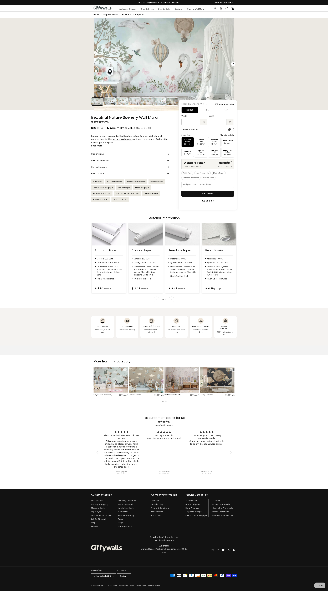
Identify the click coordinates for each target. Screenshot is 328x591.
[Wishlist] (226, 8)
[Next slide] (171, 299)
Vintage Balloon (206, 395)
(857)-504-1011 (164, 540)
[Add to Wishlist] (125, 370)
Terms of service (154, 585)
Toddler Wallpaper (151, 193)
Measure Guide (98, 508)
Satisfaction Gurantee (101, 515)
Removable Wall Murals (222, 515)
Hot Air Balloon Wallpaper (133, 14)
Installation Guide (126, 508)
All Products (97, 182)
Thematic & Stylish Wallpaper (127, 193)
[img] (164, 422)
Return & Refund (125, 504)
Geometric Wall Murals (222, 508)
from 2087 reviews (164, 425)
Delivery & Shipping (99, 504)
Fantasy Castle (135, 395)
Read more (96, 145)
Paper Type (96, 511)
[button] (129, 9)
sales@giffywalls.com (164, 537)
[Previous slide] (156, 299)
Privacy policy (112, 585)
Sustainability (157, 504)
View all (164, 401)
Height (211, 116)
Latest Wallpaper (193, 504)
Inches (189, 110)
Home (96, 14)
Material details (227, 135)
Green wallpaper (156, 182)
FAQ (93, 522)
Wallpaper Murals (110, 14)
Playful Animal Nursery (103, 395)
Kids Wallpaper (124, 188)
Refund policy (141, 585)
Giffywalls (100, 585)
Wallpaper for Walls (100, 199)
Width (184, 116)
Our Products (97, 500)
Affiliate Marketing (126, 515)
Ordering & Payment (127, 500)
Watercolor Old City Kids (173, 395)
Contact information (126, 585)
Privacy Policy (157, 511)
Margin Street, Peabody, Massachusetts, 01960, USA (164, 549)
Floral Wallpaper (193, 508)
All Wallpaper (191, 500)
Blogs (120, 522)
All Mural (216, 500)
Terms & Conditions (160, 508)
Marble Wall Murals (220, 511)
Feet (226, 110)
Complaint (123, 511)
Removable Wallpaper (102, 193)
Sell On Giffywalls (98, 519)
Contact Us (156, 515)
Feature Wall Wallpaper (136, 182)
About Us (155, 500)
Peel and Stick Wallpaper (196, 515)
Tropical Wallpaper (194, 511)
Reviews (94, 526)
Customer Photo (125, 526)
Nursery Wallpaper (142, 188)
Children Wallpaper (114, 182)
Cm (207, 110)
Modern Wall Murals (221, 504)
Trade (120, 519)
